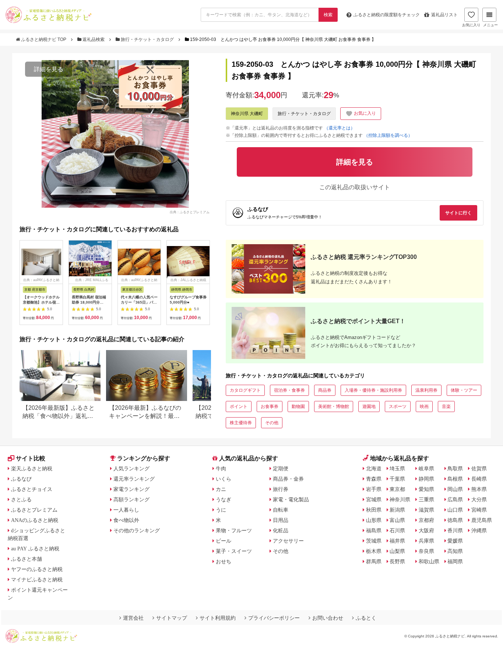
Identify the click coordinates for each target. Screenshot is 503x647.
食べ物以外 (126, 520)
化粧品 (280, 530)
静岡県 (426, 478)
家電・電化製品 (291, 499)
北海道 (373, 468)
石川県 (397, 530)
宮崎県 (479, 509)
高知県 (455, 551)
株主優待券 (241, 422)
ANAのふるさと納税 (34, 520)
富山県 (397, 520)
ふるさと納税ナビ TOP (43, 39)
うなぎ (223, 499)
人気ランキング (131, 468)
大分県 (479, 499)
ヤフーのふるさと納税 (37, 569)
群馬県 (373, 561)
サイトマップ (171, 618)
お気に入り (471, 25)
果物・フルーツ (234, 530)
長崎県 (479, 478)
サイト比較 (30, 458)
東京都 (397, 489)
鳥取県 (455, 468)
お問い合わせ (327, 618)
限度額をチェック (386, 14)
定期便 (280, 468)
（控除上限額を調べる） (388, 135)
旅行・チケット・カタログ (147, 39)
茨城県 (373, 540)
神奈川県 (400, 499)
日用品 (280, 520)
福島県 (373, 530)
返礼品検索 (93, 39)
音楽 (446, 406)
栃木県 (373, 551)
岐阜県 (426, 468)
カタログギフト (245, 390)
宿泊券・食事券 (289, 390)
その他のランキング (136, 530)
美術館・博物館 (333, 406)
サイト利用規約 (218, 618)
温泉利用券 (426, 390)
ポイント (238, 406)
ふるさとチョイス (31, 489)
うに (221, 509)
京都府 (426, 520)
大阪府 (426, 530)
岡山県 (455, 489)
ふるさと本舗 (26, 558)
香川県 (455, 530)
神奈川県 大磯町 (247, 113)
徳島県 (455, 520)
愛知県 (426, 489)
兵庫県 (426, 540)
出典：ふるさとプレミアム (190, 212)
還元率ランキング (134, 478)
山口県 (455, 509)
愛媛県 (455, 540)
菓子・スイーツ (234, 551)
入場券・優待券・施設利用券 (373, 390)
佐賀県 (479, 468)
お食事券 (269, 406)
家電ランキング (131, 489)
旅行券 (280, 489)
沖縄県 (479, 530)
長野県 (397, 561)
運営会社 (133, 618)
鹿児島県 (481, 520)
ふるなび (21, 478)
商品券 (324, 390)
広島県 (455, 499)
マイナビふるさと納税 (37, 579)
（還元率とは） (339, 128)
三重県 (426, 499)
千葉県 (397, 478)
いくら (223, 478)
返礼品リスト (444, 14)
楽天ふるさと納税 (31, 468)
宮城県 (373, 499)
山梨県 (397, 551)
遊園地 (369, 406)
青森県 (373, 478)
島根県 (455, 478)
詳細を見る (48, 69)
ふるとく (366, 618)
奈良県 (426, 551)
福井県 (397, 540)
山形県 (373, 520)
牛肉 (221, 468)
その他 (271, 422)
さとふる (21, 499)
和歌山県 (429, 561)
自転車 (280, 509)
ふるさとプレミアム (34, 509)
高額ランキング (131, 499)
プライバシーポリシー (274, 618)
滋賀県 (426, 509)
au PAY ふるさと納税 (35, 548)
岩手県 (373, 489)
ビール (223, 540)
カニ (221, 489)
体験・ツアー (464, 390)
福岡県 (455, 561)
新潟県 (397, 509)
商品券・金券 (288, 478)
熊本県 (479, 489)
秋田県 (373, 509)
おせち (223, 561)
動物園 (298, 406)
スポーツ (398, 406)
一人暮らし (126, 509)
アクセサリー (288, 540)
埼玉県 (397, 468)
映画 (424, 406)
